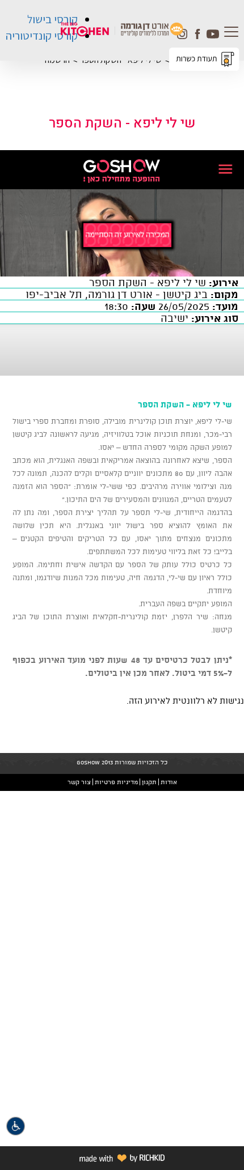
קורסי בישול (52, 19)
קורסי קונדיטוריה (42, 35)
